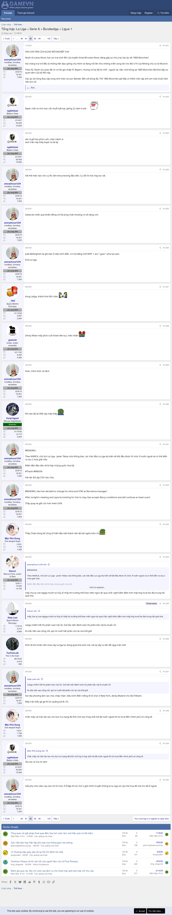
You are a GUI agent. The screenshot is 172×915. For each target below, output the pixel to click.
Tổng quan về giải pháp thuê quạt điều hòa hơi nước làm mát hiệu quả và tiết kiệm (52, 833)
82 (31, 38)
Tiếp (55, 38)
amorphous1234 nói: (37, 564)
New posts (6, 18)
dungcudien (16, 855)
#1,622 (166, 96)
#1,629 (166, 364)
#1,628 (166, 325)
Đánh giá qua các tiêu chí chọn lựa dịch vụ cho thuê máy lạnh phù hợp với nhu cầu (52, 870)
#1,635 (166, 603)
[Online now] (12, 56)
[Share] (160, 45)
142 (48, 38)
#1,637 (166, 671)
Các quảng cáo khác (43, 836)
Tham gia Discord (25, 12)
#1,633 (166, 524)
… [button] (17, 38)
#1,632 (166, 485)
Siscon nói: (32, 611)
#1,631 (166, 444)
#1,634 (166, 556)
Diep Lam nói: (33, 679)
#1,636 (166, 638)
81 (26, 38)
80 (22, 38)
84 (39, 38)
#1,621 (166, 45)
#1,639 (166, 743)
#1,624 (166, 169)
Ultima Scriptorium (41, 864)
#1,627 (166, 286)
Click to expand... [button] (97, 587)
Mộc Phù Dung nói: (36, 750)
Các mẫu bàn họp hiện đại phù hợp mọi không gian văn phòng (41, 842)
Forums (8, 12)
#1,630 (166, 404)
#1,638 (166, 710)
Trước (7, 38)
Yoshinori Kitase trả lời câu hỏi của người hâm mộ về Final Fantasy (44, 861)
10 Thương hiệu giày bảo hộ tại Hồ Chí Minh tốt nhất (37, 852)
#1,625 (166, 208)
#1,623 (166, 133)
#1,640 (166, 779)
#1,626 (166, 247)
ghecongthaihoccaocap (21, 845)
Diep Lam (8, 33)
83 (35, 38)
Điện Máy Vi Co (18, 836)
